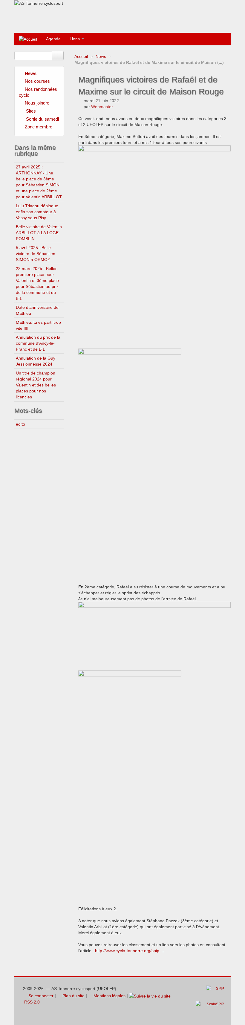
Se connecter (40, 995)
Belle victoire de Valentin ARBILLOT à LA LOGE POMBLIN (39, 232)
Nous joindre (37, 102)
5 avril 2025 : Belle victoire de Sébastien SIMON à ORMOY (35, 253)
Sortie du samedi (42, 119)
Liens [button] (75, 38)
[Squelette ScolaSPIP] (212, 1008)
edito (20, 424)
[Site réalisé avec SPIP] (217, 993)
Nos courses (37, 81)
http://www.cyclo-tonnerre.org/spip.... (129, 950)
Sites (31, 110)
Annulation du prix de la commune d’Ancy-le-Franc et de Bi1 (38, 343)
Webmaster (102, 106)
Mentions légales (108, 995)
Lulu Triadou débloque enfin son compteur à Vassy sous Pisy (37, 211)
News (101, 56)
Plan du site (73, 995)
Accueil (81, 56)
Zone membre (38, 126)
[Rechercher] (58, 55)
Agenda (53, 38)
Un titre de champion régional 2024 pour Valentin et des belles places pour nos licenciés (36, 385)
